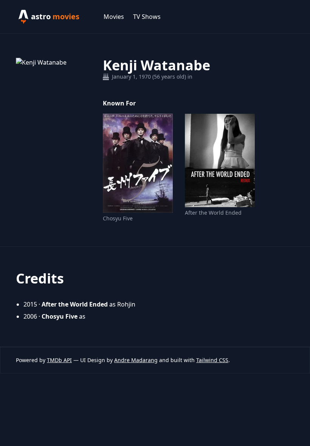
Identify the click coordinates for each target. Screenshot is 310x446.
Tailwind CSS (212, 360)
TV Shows (147, 16)
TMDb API (59, 360)
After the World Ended (213, 212)
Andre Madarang (136, 360)
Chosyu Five (118, 218)
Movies (114, 16)
